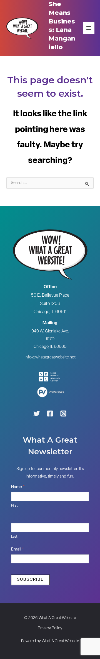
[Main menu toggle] (89, 28)
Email (17, 549)
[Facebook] (50, 413)
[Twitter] (36, 413)
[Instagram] (63, 413)
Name (18, 487)
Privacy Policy (50, 628)
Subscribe (30, 580)
